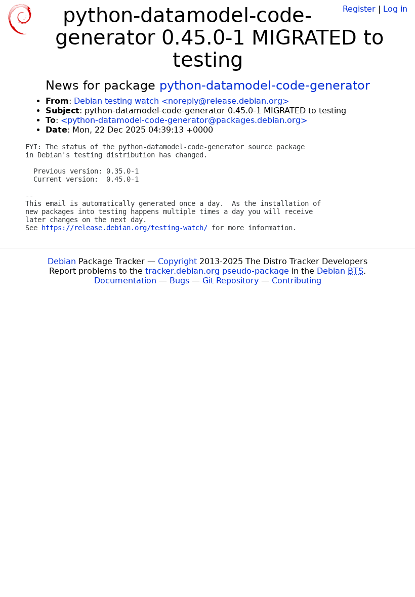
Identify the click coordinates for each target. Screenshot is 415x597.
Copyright (177, 261)
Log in (395, 9)
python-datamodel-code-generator (264, 85)
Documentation (125, 280)
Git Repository (230, 280)
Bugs (179, 280)
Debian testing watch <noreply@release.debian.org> (181, 101)
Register (359, 9)
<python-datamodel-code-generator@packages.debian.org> (184, 120)
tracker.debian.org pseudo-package (217, 271)
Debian (62, 261)
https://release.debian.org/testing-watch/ (125, 228)
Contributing (296, 280)
